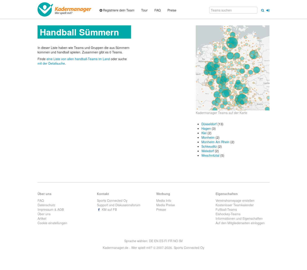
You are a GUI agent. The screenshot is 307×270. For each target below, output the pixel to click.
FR (170, 241)
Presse (161, 209)
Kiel (204, 133)
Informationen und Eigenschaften (239, 218)
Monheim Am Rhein (215, 142)
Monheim (208, 137)
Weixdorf (207, 151)
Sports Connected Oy (112, 200)
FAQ (41, 200)
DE (151, 241)
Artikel (42, 218)
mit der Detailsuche (51, 63)
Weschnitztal (210, 155)
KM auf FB (109, 209)
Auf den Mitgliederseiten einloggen (240, 223)
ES (161, 241)
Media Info (163, 200)
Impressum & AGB (51, 209)
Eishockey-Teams (228, 214)
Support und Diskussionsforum (118, 205)
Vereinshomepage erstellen (235, 200)
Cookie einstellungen (52, 223)
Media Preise (165, 205)
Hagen (206, 128)
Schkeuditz (209, 146)
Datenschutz (46, 205)
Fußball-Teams (226, 209)
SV (181, 241)
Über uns (44, 214)
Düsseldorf (209, 124)
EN (156, 241)
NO (175, 241)
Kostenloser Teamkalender (235, 205)
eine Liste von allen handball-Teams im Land (79, 59)
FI (165, 241)
